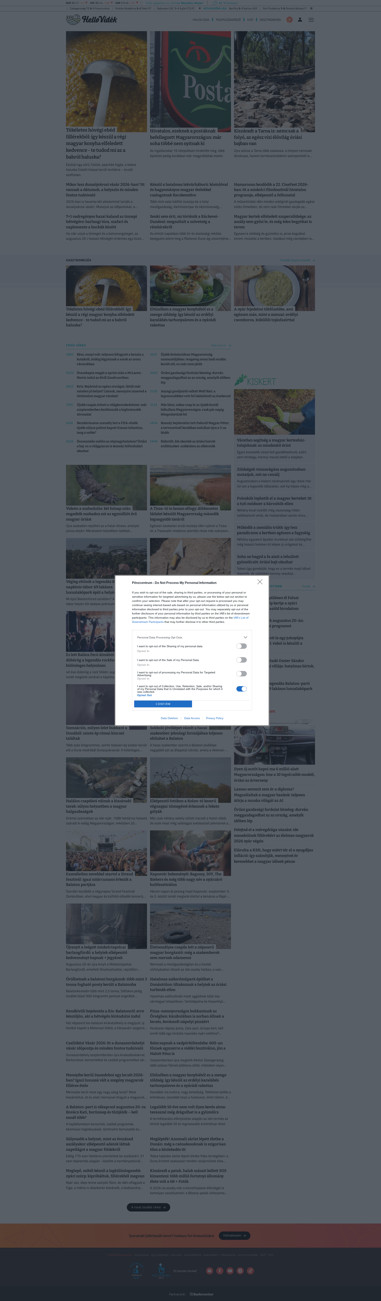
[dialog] (192, 650)
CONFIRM (163, 704)
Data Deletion (169, 718)
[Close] (261, 583)
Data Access (192, 718)
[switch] (241, 646)
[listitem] (192, 637)
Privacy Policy (214, 718)
